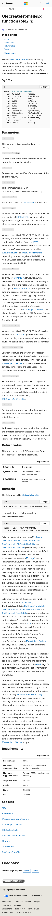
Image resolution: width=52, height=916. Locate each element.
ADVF (35, 242)
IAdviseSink (20, 334)
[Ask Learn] (43, 9)
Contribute (6, 905)
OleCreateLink (9, 544)
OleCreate (37, 537)
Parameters (9, 42)
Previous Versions (23, 901)
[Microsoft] (26, 3)
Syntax (7, 39)
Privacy (17, 905)
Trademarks (7, 912)
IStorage (30, 558)
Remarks (7, 49)
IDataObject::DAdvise (32, 252)
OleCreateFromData (30, 540)
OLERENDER (28, 202)
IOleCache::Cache (10, 252)
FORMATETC (22, 217)
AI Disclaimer (7, 901)
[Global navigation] (2, 3)
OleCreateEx (26, 602)
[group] (26, 506)
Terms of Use (33, 909)
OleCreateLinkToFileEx (29, 609)
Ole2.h (11, 9)
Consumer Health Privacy (12, 909)
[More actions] (48, 9)
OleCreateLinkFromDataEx (14, 613)
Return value (9, 46)
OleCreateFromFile (19, 59)
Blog (36, 901)
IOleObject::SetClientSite (13, 399)
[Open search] (40, 3)
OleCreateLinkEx (10, 609)
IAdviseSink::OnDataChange (29, 694)
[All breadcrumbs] (4, 9)
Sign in (47, 3)
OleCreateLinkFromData (13, 547)
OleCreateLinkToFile (26, 544)
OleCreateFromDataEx (34, 606)
